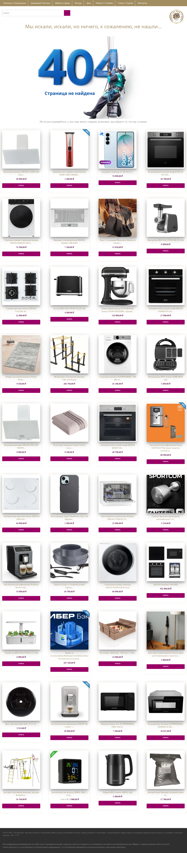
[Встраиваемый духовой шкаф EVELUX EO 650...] (166, 149)
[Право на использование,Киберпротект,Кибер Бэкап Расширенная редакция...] (69, 630)
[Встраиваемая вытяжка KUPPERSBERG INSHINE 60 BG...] (166, 702)
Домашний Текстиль (40, 3)
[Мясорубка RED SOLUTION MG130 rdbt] (166, 218)
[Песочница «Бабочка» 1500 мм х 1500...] (118, 630)
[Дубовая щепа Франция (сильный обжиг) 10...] (166, 770)
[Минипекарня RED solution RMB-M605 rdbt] (166, 354)
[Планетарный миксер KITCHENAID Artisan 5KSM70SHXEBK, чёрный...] (118, 286)
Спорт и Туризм (125, 3)
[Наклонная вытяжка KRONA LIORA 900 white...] (21, 149)
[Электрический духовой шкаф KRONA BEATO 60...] (118, 423)
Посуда (78, 3)
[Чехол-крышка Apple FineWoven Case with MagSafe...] (69, 494)
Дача (89, 3)
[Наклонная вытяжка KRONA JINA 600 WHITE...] (21, 423)
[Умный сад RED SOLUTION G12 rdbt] (21, 630)
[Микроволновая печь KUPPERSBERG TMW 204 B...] (118, 702)
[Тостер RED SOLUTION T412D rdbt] (69, 286)
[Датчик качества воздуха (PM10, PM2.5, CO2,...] (69, 770)
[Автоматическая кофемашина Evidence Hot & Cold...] (21, 562)
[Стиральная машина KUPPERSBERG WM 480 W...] (118, 354)
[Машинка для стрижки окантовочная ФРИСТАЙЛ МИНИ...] (69, 149)
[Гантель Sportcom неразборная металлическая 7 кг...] (166, 494)
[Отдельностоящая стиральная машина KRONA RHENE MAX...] (21, 218)
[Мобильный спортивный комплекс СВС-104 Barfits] (69, 354)
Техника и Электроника (14, 3)
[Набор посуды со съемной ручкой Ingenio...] (69, 562)
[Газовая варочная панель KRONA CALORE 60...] (21, 286)
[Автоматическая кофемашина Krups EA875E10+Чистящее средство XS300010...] (166, 423)
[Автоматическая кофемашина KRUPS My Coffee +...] (69, 702)
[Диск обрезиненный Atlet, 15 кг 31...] (21, 702)
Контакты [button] (142, 3)
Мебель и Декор (62, 3)
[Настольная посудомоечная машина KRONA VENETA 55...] (118, 494)
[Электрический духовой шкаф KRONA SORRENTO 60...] (166, 286)
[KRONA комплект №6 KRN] (166, 562)
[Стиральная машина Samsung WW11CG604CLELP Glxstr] (118, 562)
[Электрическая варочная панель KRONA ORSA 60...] (21, 494)
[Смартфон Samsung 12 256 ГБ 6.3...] (118, 149)
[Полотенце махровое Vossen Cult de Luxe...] (69, 423)
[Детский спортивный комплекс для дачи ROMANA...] (21, 770)
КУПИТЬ (21, 185)
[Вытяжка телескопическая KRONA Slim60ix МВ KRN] (69, 218)
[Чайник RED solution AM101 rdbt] (118, 770)
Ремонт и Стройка (104, 3)
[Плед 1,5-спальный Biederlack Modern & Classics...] (118, 218)
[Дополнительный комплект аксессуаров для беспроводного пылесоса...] (166, 630)
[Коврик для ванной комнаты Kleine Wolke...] (21, 354)
